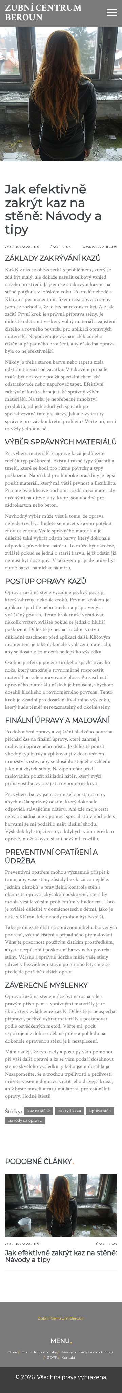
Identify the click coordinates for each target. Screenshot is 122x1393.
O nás (12, 1352)
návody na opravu (25, 1120)
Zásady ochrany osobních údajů (87, 1352)
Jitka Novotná (25, 247)
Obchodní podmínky (39, 1352)
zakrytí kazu (69, 1111)
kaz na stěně (38, 1111)
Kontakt (68, 1357)
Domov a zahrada (99, 247)
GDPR (52, 1357)
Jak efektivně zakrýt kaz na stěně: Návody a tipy (61, 1256)
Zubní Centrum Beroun (43, 12)
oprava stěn (100, 1111)
